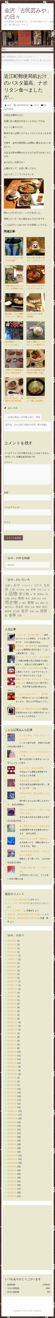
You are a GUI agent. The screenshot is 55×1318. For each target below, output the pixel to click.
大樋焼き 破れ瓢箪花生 (27, 646)
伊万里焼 (20, 590)
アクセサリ (27, 585)
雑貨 (43, 611)
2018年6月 (12, 1044)
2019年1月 (12, 1018)
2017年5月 (12, 1092)
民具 (44, 598)
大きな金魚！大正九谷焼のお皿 (30, 668)
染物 (33, 598)
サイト (7, 522)
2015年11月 (12, 1159)
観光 (44, 606)
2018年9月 (12, 1033)
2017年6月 (12, 1089)
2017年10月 (12, 1074)
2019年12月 (12, 981)
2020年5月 (12, 974)
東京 (27, 598)
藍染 (33, 607)
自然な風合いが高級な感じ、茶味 (22, 417)
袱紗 (38, 607)
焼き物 (11, 602)
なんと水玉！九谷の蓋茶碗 (31, 768)
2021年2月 (12, 948)
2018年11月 (12, 1026)
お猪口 (8, 585)
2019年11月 (12, 985)
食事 (15, 408)
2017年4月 (12, 1096)
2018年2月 (12, 1059)
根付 (39, 599)
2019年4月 (12, 1007)
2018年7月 (12, 1041)
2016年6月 (12, 1133)
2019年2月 (12, 1015)
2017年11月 (12, 1070)
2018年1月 (12, 1063)
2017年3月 (12, 1100)
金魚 (32, 611)
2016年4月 (12, 1141)
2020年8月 (12, 967)
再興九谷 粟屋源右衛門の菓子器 (22, 914)
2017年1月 (12, 1107)
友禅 (33, 589)
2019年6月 (12, 1000)
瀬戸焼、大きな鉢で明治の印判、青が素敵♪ (26, 426)
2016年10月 (12, 1118)
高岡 (19, 616)
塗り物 (24, 594)
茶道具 (19, 606)
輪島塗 (8, 611)
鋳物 (37, 611)
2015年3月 (12, 1189)
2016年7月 (12, 1129)
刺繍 (27, 590)
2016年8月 (12, 1126)
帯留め (40, 594)
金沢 (10, 408)
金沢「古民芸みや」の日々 (27, 13)
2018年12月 (12, 1022)
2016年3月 (12, 1144)
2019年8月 (12, 992)
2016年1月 (12, 1152)
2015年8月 (12, 1170)
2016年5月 (12, 1137)
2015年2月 (12, 1192)
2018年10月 (12, 1029)
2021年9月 (12, 941)
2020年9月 (12, 963)
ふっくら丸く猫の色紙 (17, 899)
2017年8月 (12, 1081)
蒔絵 (27, 607)
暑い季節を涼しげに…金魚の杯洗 (34, 826)
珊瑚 (24, 603)
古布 (39, 589)
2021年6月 (12, 944)
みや (9, 105)
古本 (44, 590)
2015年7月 (12, 1174)
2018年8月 (12, 1037)
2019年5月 (12, 1004)
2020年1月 (12, 978)
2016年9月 (12, 1122)
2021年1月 (12, 952)
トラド (16, 174)
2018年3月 (12, 1055)
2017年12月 (12, 1067)
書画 (21, 598)
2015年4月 (12, 1185)
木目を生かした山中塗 (29, 781)
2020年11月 (12, 959)
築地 (37, 603)
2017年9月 (12, 1078)
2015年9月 (12, 1166)
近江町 (16, 611)
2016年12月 (12, 1111)
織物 (42, 603)
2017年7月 (12, 1085)
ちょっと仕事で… (15, 910)
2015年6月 (12, 1178)
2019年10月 (12, 989)
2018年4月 (12, 1052)
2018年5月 (12, 1048)
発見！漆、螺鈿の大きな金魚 (29, 709)
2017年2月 (12, 1104)
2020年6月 (12, 970)
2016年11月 (12, 1115)
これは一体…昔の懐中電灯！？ (30, 635)
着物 (30, 602)
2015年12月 (12, 1155)
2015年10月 (12, 1163)
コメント (8, 462)
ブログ (36, 105)
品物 (13, 593)
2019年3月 (12, 1011)
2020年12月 (12, 955)
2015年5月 (12, 1181)
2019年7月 (12, 996)
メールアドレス (12, 507)
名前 (7, 492)
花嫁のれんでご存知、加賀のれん (34, 839)
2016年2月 (12, 1148)
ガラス (38, 585)
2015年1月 (12, 1196)
